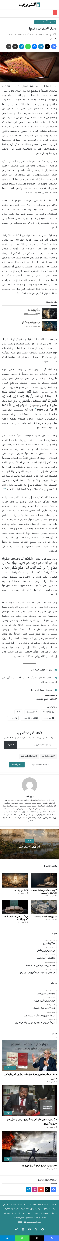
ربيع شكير (49, 34)
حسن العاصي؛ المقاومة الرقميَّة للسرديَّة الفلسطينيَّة (39, 1165)
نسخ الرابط (16, 765)
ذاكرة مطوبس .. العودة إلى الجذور (29, 846)
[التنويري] (29, 5)
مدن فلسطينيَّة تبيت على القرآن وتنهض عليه (45, 916)
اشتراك (10, 745)
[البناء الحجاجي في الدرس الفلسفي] (49, 326)
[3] (55, 690)
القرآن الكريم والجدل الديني (21, 890)
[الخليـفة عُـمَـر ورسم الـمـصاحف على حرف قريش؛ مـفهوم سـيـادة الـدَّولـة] (15, 907)
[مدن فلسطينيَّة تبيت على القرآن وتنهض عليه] (44, 907)
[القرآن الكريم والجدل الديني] (15, 880)
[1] (55, 670)
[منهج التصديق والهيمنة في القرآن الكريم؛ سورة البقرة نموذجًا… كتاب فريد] (44, 880)
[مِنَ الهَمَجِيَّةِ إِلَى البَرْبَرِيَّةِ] (49, 313)
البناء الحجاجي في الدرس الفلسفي (31, 322)
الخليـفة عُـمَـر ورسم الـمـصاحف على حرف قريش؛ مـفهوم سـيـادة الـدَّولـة (16, 917)
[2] (55, 678)
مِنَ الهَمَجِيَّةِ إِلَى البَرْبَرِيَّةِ (34, 310)
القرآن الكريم (48, 756)
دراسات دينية (40, 22)
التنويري (52, 22)
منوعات (29, 841)
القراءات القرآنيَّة (28, 756)
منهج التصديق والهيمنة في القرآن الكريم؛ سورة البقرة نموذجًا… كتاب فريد (44, 891)
